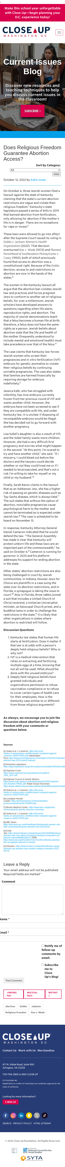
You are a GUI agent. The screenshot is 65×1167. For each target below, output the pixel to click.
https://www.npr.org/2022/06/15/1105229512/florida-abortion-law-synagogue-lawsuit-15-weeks (31, 841)
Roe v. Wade (38, 1012)
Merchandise (45, 1050)
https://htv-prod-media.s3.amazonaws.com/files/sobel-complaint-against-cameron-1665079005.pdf (30, 753)
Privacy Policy (22, 1123)
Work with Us (27, 1050)
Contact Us (9, 1050)
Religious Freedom (15, 1012)
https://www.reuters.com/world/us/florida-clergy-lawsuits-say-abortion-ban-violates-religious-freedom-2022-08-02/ (31, 848)
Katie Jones (38, 179)
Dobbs (23, 1006)
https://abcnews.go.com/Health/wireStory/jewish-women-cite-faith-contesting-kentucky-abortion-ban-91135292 (31, 825)
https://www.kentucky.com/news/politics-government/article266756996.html (25, 802)
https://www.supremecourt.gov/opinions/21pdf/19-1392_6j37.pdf (26, 774)
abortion (10, 1006)
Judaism (36, 1006)
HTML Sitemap (42, 1123)
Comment (8, 881)
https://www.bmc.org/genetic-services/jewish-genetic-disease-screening (29, 808)
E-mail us (10, 1101)
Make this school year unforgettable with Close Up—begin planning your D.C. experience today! (33, 12)
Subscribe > (32, 111)
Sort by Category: (48, 165)
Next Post (53, 992)
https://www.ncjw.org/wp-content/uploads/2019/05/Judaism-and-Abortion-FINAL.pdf (31, 782)
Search (7, 1123)
